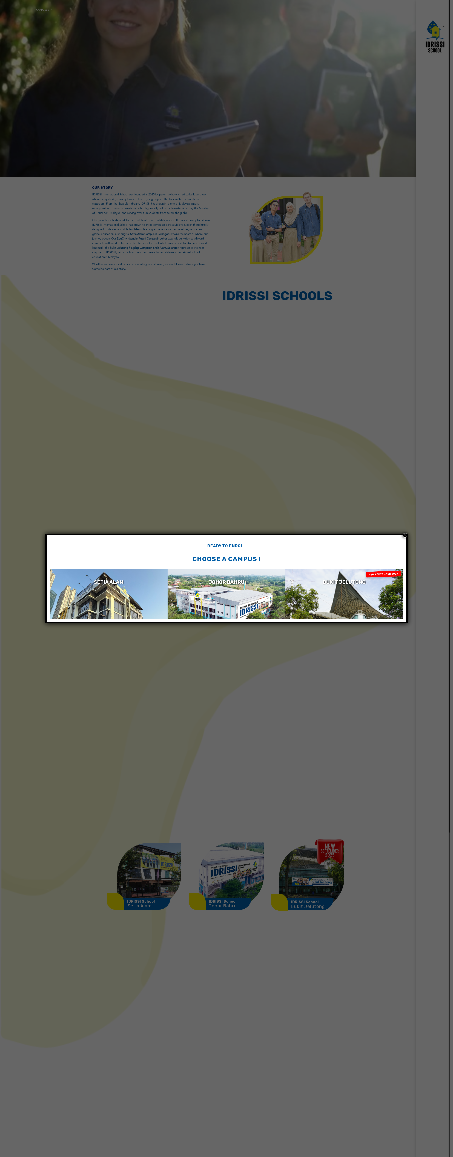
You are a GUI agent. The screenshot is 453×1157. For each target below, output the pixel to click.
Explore (109, 603)
